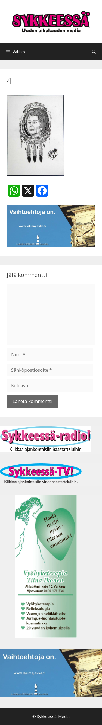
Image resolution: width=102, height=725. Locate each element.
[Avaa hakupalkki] (94, 51)
